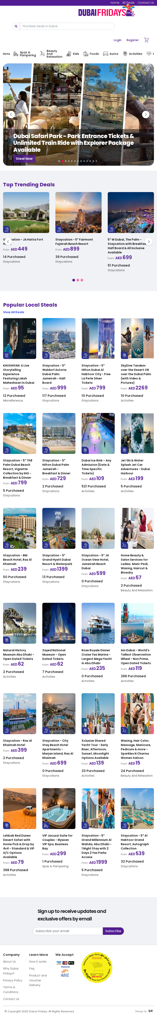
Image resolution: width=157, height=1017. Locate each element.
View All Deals (13, 312)
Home (115, 3)
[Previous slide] (11, 114)
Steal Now (30, 158)
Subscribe (113, 931)
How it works (38, 962)
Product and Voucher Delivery (38, 980)
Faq (31, 968)
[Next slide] (145, 114)
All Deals (128, 3)
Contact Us (146, 3)
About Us (9, 962)
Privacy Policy (12, 980)
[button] (59, 161)
